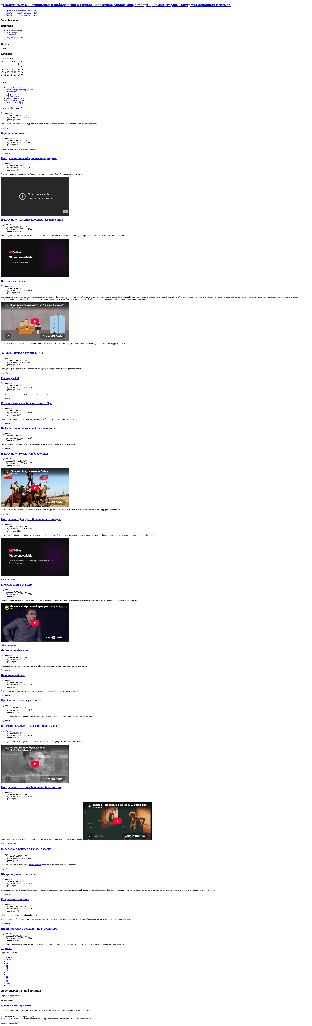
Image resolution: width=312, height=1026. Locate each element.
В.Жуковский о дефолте (17, 584)
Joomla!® (15, 1023)
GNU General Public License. (80, 1019)
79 (7, 979)
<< (3, 59)
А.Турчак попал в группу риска (22, 352)
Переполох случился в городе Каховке (26, 848)
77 (7, 974)
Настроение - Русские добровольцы (24, 453)
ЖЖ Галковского (13, 96)
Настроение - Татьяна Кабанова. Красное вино (32, 219)
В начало (9, 957)
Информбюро (11, 33)
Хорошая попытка (13, 133)
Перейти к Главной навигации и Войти (22, 13)
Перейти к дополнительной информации (23, 15)
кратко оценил (35, 865)
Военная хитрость (13, 281)
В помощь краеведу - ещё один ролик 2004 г (30, 725)
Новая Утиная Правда (15, 98)
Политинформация (14, 30)
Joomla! (4, 1019)
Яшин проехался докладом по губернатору (29, 928)
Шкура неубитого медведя (18, 874)
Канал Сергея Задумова (15, 101)
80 (7, 981)
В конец (9, 985)
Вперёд (9, 983)
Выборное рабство (13, 675)
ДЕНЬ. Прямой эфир (14, 103)
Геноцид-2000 (10, 378)
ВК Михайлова (12, 92)
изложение (56, 716)
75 (7, 970)
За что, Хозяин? (11, 107)
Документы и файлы (14, 37)
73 (7, 966)
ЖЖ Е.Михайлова (8, 579)
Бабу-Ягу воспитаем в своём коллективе (28, 428)
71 (7, 961)
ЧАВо (8, 39)
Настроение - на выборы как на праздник (29, 158)
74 (7, 968)
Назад (8, 959)
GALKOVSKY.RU (13, 87)
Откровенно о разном (15, 899)
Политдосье (11, 35)
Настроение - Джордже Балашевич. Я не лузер (31, 519)
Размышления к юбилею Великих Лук (26, 403)
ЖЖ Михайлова (12, 94)
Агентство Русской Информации (19, 90)
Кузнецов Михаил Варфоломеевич (16, 1005)
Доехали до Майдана (15, 650)
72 (7, 963)
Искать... (4, 49)
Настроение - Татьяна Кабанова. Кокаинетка (31, 787)
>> (22, 59)
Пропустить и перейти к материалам (21, 11)
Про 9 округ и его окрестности (21, 700)
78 (7, 977)
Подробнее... (6, 128)
